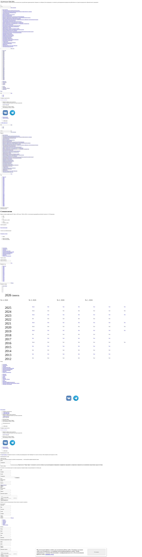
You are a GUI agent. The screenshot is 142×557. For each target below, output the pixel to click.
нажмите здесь (49, 554)
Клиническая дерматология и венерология (11, 26)
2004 (3, 73)
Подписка (4, 82)
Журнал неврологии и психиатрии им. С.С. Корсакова (13, 22)
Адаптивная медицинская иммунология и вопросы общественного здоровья (17, 11)
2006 (3, 71)
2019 (3, 58)
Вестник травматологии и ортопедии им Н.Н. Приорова (13, 16)
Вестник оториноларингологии (9, 14)
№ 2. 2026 (61, 300)
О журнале (5, 247)
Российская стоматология (7, 38)
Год (11, 173)
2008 (3, 69)
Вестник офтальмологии (7, 15)
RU (11, 93)
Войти (2, 486)
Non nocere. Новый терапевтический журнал (11, 10)
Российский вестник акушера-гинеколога (10, 39)
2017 (3, 60)
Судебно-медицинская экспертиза (9, 42)
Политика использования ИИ (8, 251)
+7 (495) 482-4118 (6, 412)
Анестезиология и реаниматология (9, 12)
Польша (4, 522)
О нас (4, 86)
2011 (3, 66)
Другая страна (5, 524)
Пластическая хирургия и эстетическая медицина (12, 32)
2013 (3, 64)
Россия (12, 517)
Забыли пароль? (3, 485)
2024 (3, 53)
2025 (3, 52)
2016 (3, 61)
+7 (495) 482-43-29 (3, 122)
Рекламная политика (6, 253)
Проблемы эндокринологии (8, 34)
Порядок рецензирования (7, 252)
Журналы (4, 81)
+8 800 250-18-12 (6, 416)
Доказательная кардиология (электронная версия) (12, 21)
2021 (3, 56)
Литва (4, 523)
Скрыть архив (3, 257)
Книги (4, 84)
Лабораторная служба (7, 27)
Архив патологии (6, 13)
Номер (12, 282)
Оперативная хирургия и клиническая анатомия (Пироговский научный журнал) (18, 31)
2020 (3, 57)
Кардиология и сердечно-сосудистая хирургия (11, 25)
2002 (3, 75)
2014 (3, 63)
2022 (3, 55)
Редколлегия (5, 248)
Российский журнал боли (7, 40)
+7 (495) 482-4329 (6, 413)
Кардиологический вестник (8, 24)
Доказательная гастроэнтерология (9, 20)
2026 (3, 51)
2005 (3, 72)
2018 (3, 59)
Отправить (17, 477)
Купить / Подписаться (7, 255)
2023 (3, 54)
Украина (4, 521)
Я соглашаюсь (96, 552)
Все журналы (13, 7)
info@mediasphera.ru (6, 108)
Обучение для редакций (7, 384)
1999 (3, 78)
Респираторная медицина (7, 36)
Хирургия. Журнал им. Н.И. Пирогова (10, 45)
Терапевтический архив (7, 43)
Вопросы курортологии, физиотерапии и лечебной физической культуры (16, 17)
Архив (4, 83)
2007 (3, 70)
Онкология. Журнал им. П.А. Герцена (10, 30)
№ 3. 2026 (33, 300)
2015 (3, 62)
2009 (3, 68)
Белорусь (4, 520)
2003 (3, 74)
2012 (3, 65)
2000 (3, 77)
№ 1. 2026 (89, 300)
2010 (3, 67)
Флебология (5, 44)
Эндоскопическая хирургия (8, 46)
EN (3, 95)
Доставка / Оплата (6, 88)
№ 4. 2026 (4, 300)
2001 (3, 76)
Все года (12, 48)
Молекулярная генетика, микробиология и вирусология (13, 29)
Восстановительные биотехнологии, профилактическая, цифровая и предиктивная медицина (20, 19)
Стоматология (5, 41)
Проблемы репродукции (7, 33)
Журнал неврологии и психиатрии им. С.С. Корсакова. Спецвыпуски (16, 23)
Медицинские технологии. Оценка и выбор (11, 28)
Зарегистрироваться (4, 500)
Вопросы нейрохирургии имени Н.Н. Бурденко (12, 18)
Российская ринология (7, 37)
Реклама (4, 87)
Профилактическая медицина (8, 35)
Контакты (4, 89)
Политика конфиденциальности (9, 382)
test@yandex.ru (4, 454)
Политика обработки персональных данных (11, 383)
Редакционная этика (6, 250)
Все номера (5, 285)
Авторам (4, 249)
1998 (3, 79)
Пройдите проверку (14, 464)
